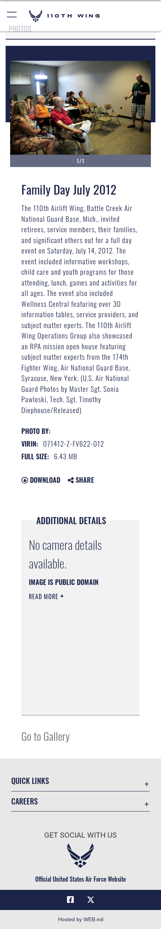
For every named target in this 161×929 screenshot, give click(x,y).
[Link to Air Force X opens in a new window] (90, 900)
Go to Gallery (45, 736)
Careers (24, 801)
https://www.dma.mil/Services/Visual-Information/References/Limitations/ (74, 701)
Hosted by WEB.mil (80, 919)
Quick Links (30, 780)
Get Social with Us (80, 835)
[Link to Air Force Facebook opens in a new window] (70, 900)
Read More (44, 596)
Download (44, 480)
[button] (12, 16)
